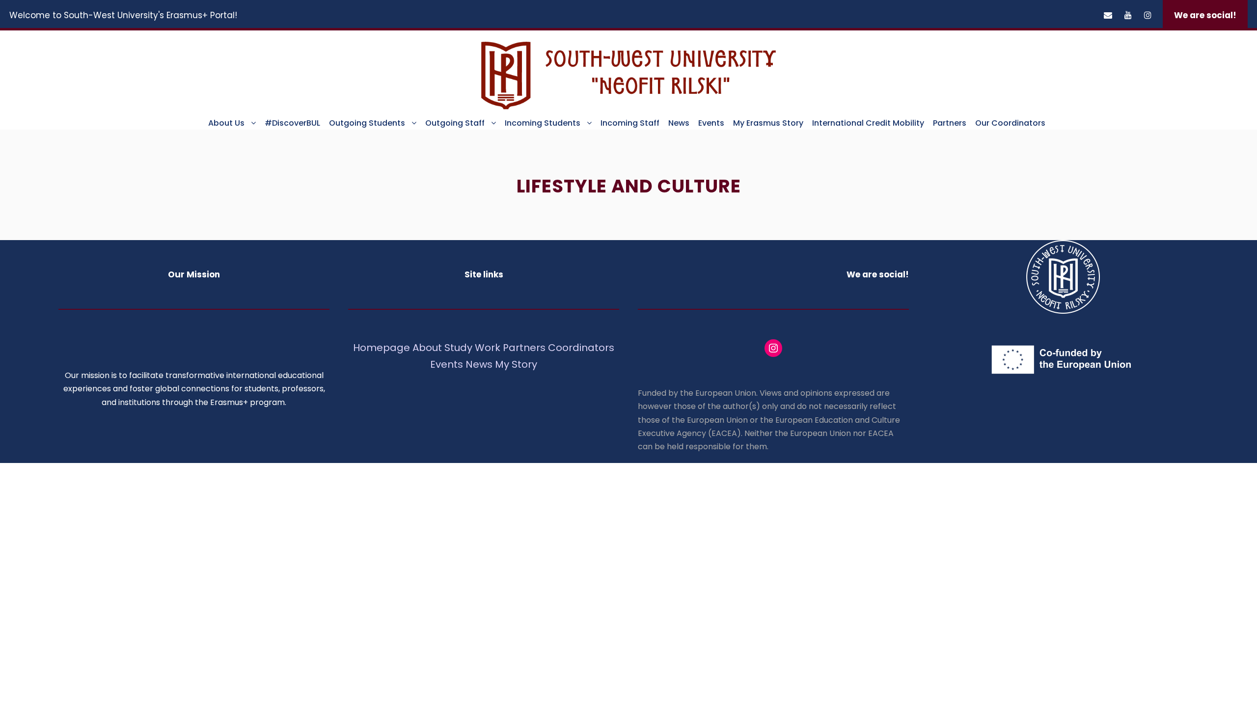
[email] (1108, 15)
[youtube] (1128, 15)
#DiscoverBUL (292, 123)
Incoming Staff (630, 123)
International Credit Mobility (868, 123)
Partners (949, 123)
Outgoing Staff (455, 123)
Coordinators (581, 347)
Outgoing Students (367, 123)
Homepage (382, 347)
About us (226, 123)
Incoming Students (542, 123)
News (678, 123)
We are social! (1205, 15)
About (427, 347)
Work (487, 347)
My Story (516, 364)
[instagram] (1147, 15)
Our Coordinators (1010, 123)
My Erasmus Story (768, 123)
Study (458, 347)
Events (711, 123)
